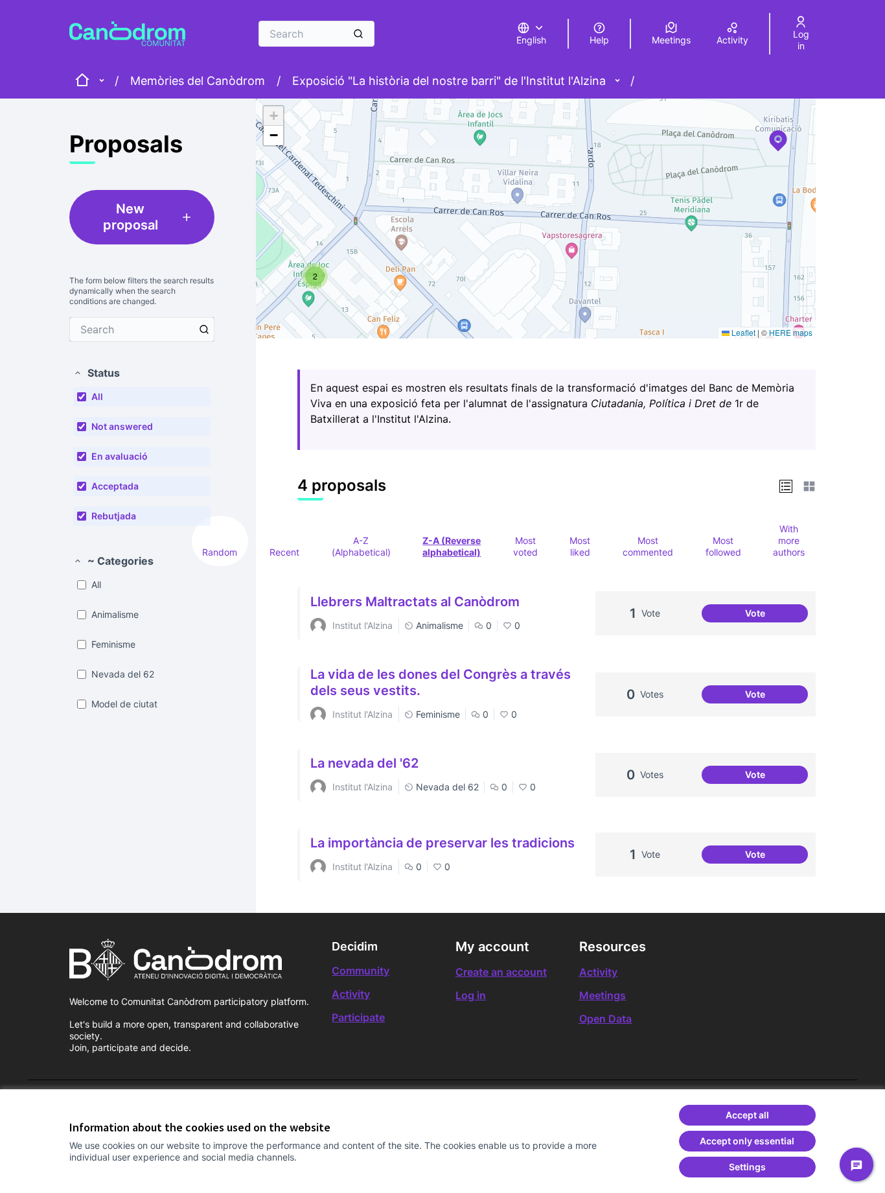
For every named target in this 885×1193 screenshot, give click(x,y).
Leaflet (742, 332)
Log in (470, 995)
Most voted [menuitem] (525, 546)
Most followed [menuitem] (723, 546)
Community (360, 970)
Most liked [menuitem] (579, 546)
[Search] (358, 33)
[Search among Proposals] (204, 329)
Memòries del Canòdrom (197, 81)
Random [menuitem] (219, 552)
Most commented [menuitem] (648, 546)
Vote (776, 615)
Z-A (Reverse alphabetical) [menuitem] (451, 546)
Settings (747, 1166)
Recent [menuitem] (284, 552)
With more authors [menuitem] (789, 540)
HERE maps (790, 332)
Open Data (605, 1018)
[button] (96, 372)
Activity (351, 993)
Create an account (501, 971)
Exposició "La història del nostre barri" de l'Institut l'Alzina (449, 81)
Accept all (747, 1114)
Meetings (602, 995)
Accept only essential (747, 1140)
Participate (358, 1017)
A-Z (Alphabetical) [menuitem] (361, 546)
